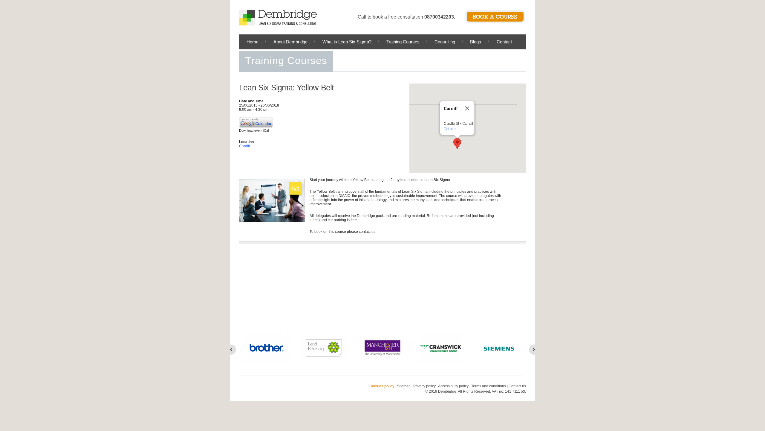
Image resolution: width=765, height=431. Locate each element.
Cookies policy (381, 386)
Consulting (444, 41)
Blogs (475, 41)
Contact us (517, 386)
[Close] (467, 108)
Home (252, 41)
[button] (457, 143)
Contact (504, 41)
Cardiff (244, 146)
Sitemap (404, 386)
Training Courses (403, 41)
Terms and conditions (488, 386)
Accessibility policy (453, 386)
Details (450, 129)
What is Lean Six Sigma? (346, 41)
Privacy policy (425, 386)
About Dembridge (290, 41)
